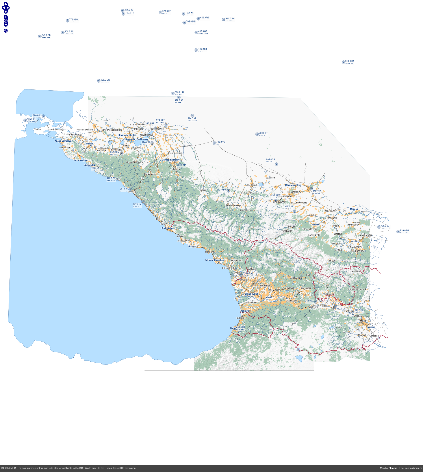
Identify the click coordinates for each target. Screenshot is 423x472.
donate (415, 468)
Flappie (393, 468)
